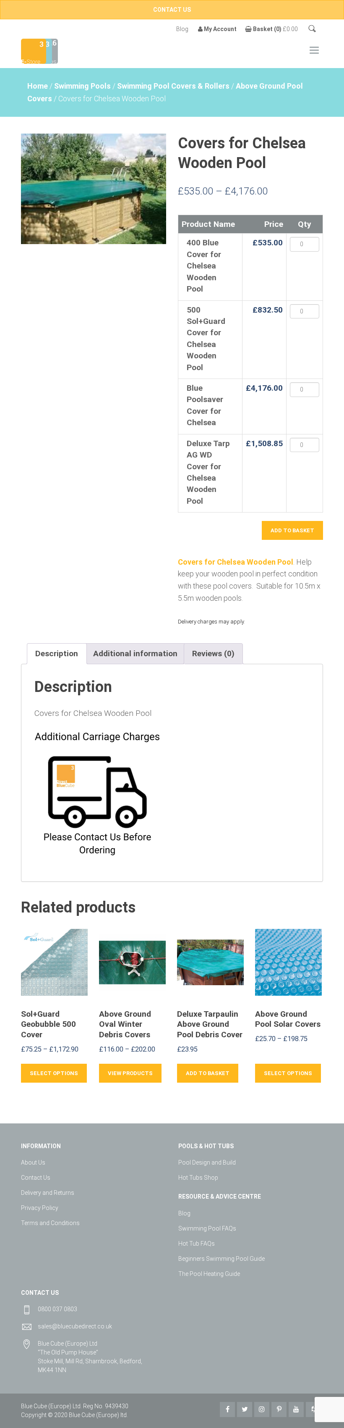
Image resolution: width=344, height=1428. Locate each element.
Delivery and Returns (47, 1192)
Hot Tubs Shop (198, 1177)
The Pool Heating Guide (209, 1273)
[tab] (56, 653)
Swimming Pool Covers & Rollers (173, 86)
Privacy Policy (39, 1207)
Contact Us (35, 1177)
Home (37, 86)
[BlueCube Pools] (50, 50)
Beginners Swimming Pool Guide (221, 1258)
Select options (54, 1073)
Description (56, 653)
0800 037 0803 (57, 1309)
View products (130, 1073)
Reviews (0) (213, 653)
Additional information (135, 653)
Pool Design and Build (207, 1162)
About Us (33, 1162)
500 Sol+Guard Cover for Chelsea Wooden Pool (206, 338)
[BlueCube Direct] (33, 50)
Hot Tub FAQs (196, 1243)
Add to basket (292, 530)
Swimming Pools (82, 86)
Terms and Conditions (50, 1223)
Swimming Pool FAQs (207, 1228)
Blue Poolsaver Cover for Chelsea (205, 405)
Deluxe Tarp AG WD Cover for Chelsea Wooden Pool (208, 472)
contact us (172, 9)
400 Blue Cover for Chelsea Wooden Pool (204, 266)
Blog (182, 29)
